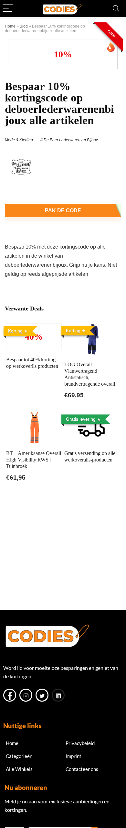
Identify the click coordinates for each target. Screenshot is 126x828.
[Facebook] (9, 695)
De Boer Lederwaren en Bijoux (71, 140)
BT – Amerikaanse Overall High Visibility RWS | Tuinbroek (33, 459)
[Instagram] (25, 695)
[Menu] (8, 8)
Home (10, 26)
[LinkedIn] (58, 695)
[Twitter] (42, 695)
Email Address (20, 821)
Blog (24, 26)
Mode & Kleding (19, 140)
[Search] (116, 8)
